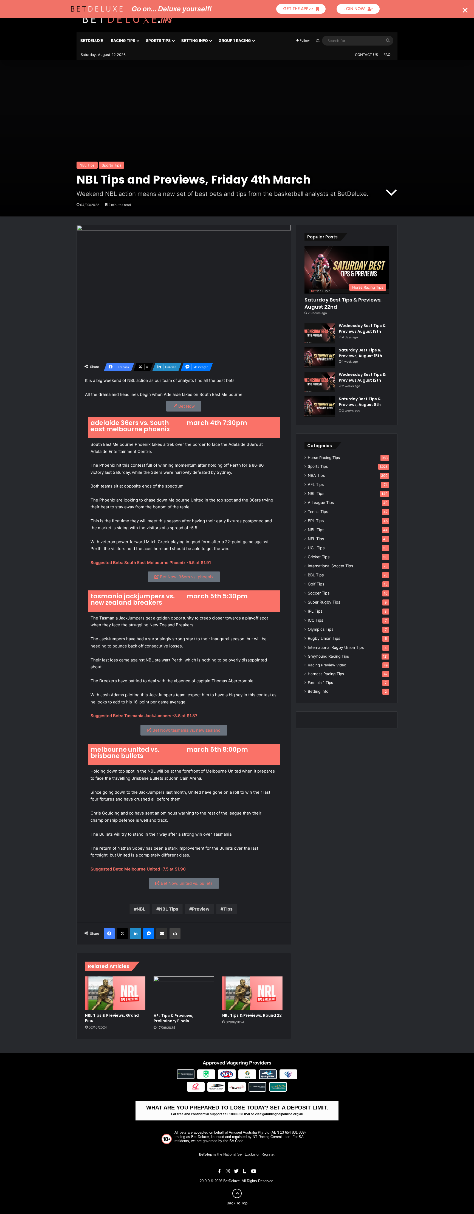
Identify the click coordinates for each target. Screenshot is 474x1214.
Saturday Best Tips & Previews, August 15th (360, 353)
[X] (122, 933)
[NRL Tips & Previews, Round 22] (252, 993)
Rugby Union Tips (324, 638)
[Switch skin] (318, 40)
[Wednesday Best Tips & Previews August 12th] (319, 382)
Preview (201, 909)
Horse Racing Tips (324, 457)
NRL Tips (316, 493)
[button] (465, 10)
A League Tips (321, 502)
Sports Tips (158, 40)
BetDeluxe (91, 40)
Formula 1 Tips (320, 682)
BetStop (205, 1154)
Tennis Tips (318, 511)
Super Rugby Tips (324, 602)
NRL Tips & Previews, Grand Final (112, 1018)
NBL (141, 909)
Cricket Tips (318, 556)
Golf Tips (316, 584)
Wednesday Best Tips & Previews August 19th (362, 328)
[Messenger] (148, 933)
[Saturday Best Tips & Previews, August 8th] (319, 406)
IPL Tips (315, 611)
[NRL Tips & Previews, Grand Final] (115, 993)
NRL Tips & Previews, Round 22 (252, 1015)
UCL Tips (316, 547)
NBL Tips (87, 165)
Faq (387, 54)
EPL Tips (316, 520)
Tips (228, 909)
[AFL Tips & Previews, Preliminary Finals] (184, 993)
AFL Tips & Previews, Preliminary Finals (173, 1018)
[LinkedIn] (135, 933)
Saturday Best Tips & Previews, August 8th (360, 401)
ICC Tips (315, 620)
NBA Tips (316, 475)
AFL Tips (316, 484)
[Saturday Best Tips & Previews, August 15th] (319, 357)
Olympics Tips (320, 629)
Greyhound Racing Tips (328, 656)
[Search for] (387, 41)
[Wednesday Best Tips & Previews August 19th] (319, 333)
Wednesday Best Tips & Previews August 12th (362, 377)
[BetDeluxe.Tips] (127, 19)
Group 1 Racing (235, 40)
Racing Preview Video (327, 665)
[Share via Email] (161, 933)
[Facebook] (109, 933)
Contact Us (366, 54)
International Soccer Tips (330, 566)
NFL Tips (316, 538)
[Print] (175, 933)
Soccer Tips (318, 593)
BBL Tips (316, 575)
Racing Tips (123, 40)
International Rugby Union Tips (336, 647)
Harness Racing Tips (326, 674)
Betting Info (194, 40)
